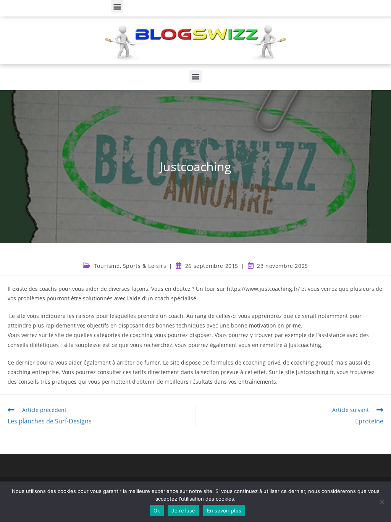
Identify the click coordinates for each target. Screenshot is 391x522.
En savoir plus (224, 510)
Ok (156, 510)
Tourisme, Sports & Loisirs (130, 265)
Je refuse (183, 510)
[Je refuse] (381, 502)
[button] (117, 6)
